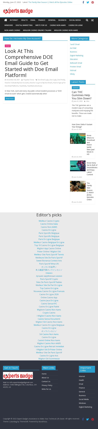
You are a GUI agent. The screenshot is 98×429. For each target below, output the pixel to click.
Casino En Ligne (75, 25)
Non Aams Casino (12, 30)
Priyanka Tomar (29, 80)
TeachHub (22, 86)
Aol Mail (73, 48)
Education (74, 59)
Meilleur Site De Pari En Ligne (49, 285)
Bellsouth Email (76, 63)
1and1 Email (74, 44)
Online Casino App (49, 297)
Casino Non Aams (58, 25)
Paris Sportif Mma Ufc (49, 263)
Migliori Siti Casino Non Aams (49, 322)
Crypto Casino (49, 312)
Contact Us (46, 381)
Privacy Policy (47, 385)
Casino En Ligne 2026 (49, 294)
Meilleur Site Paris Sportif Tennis (49, 254)
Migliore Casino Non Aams (49, 309)
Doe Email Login (43, 80)
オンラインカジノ (49, 331)
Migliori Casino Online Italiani (37, 30)
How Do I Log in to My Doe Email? (41, 83)
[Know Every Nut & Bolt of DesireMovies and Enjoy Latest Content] (78, 162)
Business (62, 20)
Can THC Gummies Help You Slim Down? (81, 95)
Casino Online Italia (49, 224)
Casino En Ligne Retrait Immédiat (49, 346)
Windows (8, 25)
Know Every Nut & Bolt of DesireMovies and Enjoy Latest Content (54, 1)
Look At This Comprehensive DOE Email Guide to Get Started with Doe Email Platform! (31, 63)
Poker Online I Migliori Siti (49, 251)
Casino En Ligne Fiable (49, 306)
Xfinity (72, 74)
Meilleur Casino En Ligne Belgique (49, 325)
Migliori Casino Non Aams (66, 30)
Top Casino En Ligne (49, 288)
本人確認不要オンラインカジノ (49, 270)
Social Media (75, 20)
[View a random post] (92, 20)
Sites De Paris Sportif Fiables (49, 282)
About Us (45, 377)
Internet (14, 20)
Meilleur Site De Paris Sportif (49, 352)
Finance (41, 20)
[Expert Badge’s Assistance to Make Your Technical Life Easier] (5, 20)
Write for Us (41, 25)
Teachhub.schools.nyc (34, 86)
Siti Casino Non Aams (49, 334)
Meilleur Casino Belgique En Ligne (49, 242)
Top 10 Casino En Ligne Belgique (49, 245)
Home (44, 374)
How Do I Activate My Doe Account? (17, 83)
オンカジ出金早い (49, 267)
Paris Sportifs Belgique (49, 233)
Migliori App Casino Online (49, 248)
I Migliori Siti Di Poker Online (49, 349)
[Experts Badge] (18, 373)
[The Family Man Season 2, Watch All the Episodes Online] (78, 182)
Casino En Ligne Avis (49, 355)
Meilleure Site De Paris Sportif (49, 257)
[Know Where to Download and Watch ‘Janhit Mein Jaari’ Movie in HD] (78, 134)
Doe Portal (61, 80)
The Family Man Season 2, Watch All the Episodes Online (90, 191)
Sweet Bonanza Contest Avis (49, 260)
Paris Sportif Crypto (49, 279)
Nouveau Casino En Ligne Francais (49, 291)
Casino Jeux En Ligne (49, 300)
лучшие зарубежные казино (49, 276)
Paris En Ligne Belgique (49, 239)
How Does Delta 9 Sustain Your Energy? (82, 125)
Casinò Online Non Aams (49, 340)
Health (24, 20)
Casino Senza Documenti (49, 319)
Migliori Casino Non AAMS (49, 343)
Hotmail (73, 70)
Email (32, 20)
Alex (87, 101)
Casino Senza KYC (49, 303)
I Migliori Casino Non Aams (49, 315)
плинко (49, 273)
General (52, 20)
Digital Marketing (24, 25)
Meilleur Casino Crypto (49, 221)
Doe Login (53, 80)
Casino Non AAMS (49, 227)
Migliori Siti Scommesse (49, 358)
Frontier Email (75, 66)
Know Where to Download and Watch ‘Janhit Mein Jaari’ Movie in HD (91, 144)
